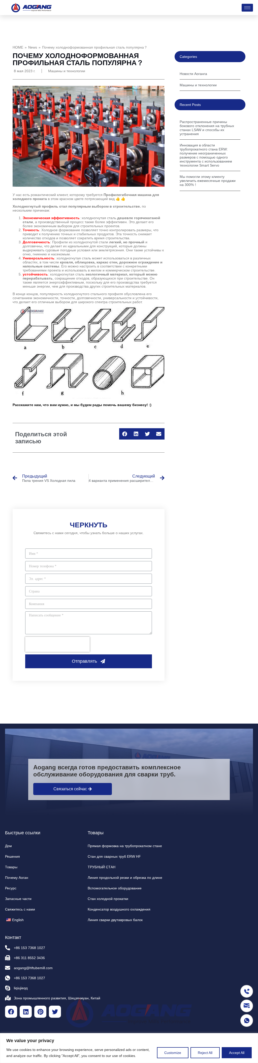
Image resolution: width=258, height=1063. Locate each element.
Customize (172, 1053)
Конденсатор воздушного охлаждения (119, 909)
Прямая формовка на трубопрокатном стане (125, 846)
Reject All (205, 1053)
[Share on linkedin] (136, 434)
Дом (8, 846)
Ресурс (10, 888)
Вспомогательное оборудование (115, 888)
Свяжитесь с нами (20, 909)
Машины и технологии (66, 71)
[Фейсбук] (11, 1012)
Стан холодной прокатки (108, 899)
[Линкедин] (26, 1012)
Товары (11, 867)
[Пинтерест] (40, 1012)
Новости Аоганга (193, 74)
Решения (12, 856)
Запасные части (18, 899)
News (32, 47)
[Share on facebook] (125, 434)
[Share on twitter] (147, 434)
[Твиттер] (55, 1012)
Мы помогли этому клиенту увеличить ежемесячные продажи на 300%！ (208, 181)
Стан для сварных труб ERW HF (114, 856)
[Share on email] (159, 434)
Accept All (236, 1053)
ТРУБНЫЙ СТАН (101, 867)
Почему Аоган (16, 878)
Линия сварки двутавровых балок (115, 920)
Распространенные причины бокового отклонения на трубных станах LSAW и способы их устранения (207, 128)
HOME (18, 47)
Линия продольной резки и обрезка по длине (125, 878)
